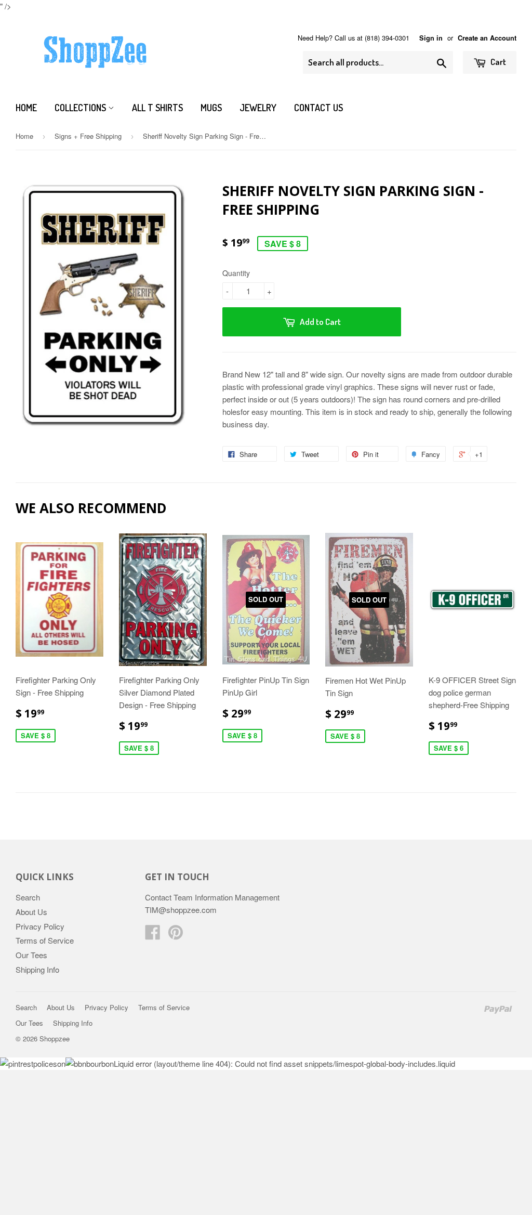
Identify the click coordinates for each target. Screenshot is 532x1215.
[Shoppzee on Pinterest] (175, 935)
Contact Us (318, 107)
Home (26, 107)
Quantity (236, 273)
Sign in (431, 38)
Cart (497, 61)
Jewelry (258, 107)
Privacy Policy (40, 926)
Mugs (211, 107)
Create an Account (487, 38)
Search (28, 897)
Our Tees (31, 954)
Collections (81, 107)
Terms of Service (45, 940)
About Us (31, 911)
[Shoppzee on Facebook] (153, 935)
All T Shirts (157, 107)
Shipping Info (37, 969)
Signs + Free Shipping (88, 136)
